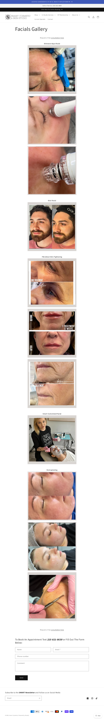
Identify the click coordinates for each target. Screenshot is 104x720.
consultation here (57, 38)
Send (21, 678)
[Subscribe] (39, 698)
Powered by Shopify (24, 715)
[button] (37, 15)
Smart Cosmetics (13, 715)
